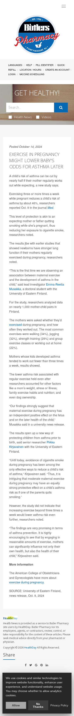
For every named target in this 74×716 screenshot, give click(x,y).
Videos (46, 117)
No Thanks (38, 705)
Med (50, 207)
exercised (15, 324)
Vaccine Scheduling (31, 74)
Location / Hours (30, 69)
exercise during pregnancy (26, 582)
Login (11, 74)
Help (29, 65)
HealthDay (30, 647)
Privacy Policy (59, 705)
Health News (23, 117)
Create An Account (57, 69)
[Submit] (61, 107)
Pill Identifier (44, 65)
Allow (16, 705)
